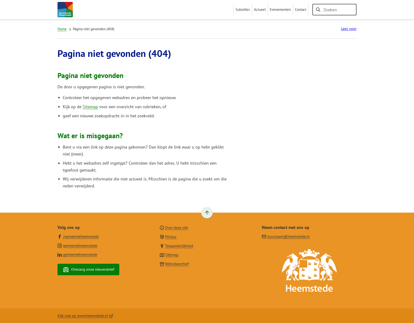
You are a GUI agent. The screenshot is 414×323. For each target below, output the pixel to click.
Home (62, 29)
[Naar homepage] (65, 9)
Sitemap (90, 106)
